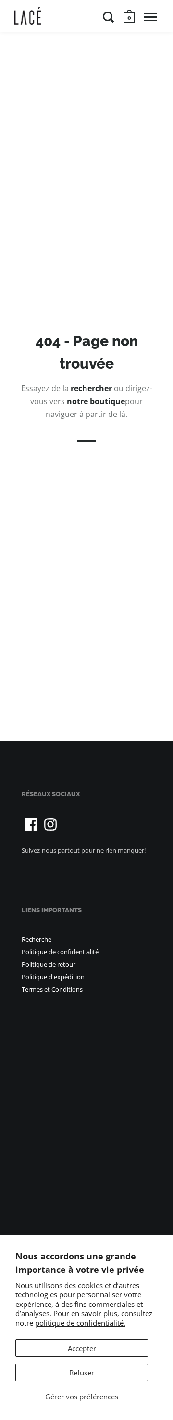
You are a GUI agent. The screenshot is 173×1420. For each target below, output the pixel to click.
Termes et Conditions (52, 989)
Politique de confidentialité (60, 951)
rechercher (91, 388)
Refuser (81, 1372)
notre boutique (96, 401)
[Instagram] (50, 824)
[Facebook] (31, 824)
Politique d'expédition (53, 976)
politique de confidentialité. (80, 1323)
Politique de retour (48, 964)
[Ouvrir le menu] (150, 17)
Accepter (82, 1348)
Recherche (36, 939)
